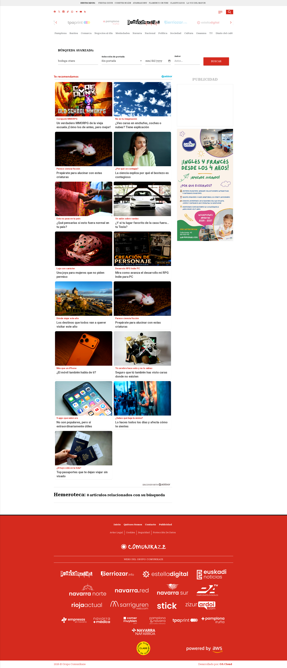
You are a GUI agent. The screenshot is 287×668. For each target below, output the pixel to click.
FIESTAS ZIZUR (105, 3)
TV (211, 33)
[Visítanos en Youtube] (81, 12)
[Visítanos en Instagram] (63, 12)
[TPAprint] (185, 620)
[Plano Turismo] (157, 620)
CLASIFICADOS (177, 3)
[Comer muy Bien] (129, 620)
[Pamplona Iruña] (213, 620)
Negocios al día (103, 33)
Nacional (150, 33)
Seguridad (144, 532)
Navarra (137, 33)
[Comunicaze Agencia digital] (143, 546)
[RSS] (85, 12)
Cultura (188, 33)
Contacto (150, 524)
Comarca (86, 33)
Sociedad (175, 33)
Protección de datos (164, 532)
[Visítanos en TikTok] (68, 12)
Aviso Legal (116, 532)
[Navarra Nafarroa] (143, 631)
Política (162, 33)
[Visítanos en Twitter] (59, 12)
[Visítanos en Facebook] (55, 12)
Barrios (74, 33)
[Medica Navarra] (102, 620)
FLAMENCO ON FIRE (158, 3)
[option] (143, 22)
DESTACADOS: (88, 3)
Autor (177, 56)
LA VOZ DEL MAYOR (196, 3)
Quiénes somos (133, 524)
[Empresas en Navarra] (74, 620)
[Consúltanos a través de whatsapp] (72, 12)
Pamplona (61, 33)
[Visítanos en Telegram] (76, 12)
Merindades (123, 33)
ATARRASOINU (140, 3)
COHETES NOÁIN (123, 3)
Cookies (130, 532)
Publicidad (165, 524)
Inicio (117, 524)
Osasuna (201, 33)
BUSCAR (216, 61)
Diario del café (224, 33)
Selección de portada (113, 57)
